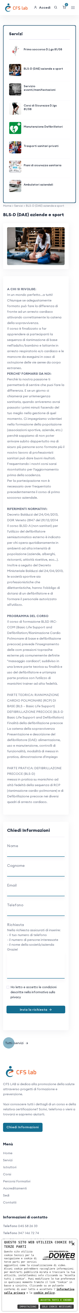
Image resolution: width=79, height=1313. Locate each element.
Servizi (18, 205)
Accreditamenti (15, 1188)
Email (12, 885)
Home (7, 205)
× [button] (73, 1243)
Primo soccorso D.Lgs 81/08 (43, 49)
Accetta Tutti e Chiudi (56, 1300)
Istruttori (9, 1167)
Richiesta (15, 924)
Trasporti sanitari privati (41, 146)
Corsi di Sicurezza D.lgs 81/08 (40, 107)
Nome (12, 845)
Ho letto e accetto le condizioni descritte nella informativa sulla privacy (34, 992)
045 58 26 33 (27, 1226)
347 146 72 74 (28, 1233)
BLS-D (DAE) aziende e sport (43, 68)
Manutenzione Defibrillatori (43, 126)
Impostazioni (27, 1306)
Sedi (6, 1195)
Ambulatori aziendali (38, 184)
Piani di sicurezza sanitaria (42, 165)
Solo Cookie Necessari (57, 1306)
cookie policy (44, 1292)
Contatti (9, 1202)
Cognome (16, 865)
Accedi (44, 7)
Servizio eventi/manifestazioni (40, 88)
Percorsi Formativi (16, 1181)
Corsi (7, 1174)
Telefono (15, 905)
